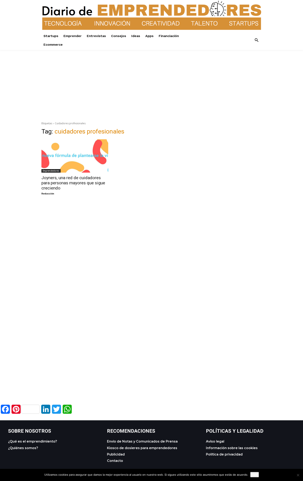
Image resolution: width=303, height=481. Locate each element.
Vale (254, 474)
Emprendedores (51, 170)
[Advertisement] (151, 79)
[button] (257, 40)
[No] (298, 475)
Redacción (47, 193)
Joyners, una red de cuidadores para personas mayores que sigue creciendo (73, 183)
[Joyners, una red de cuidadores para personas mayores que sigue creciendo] (74, 156)
